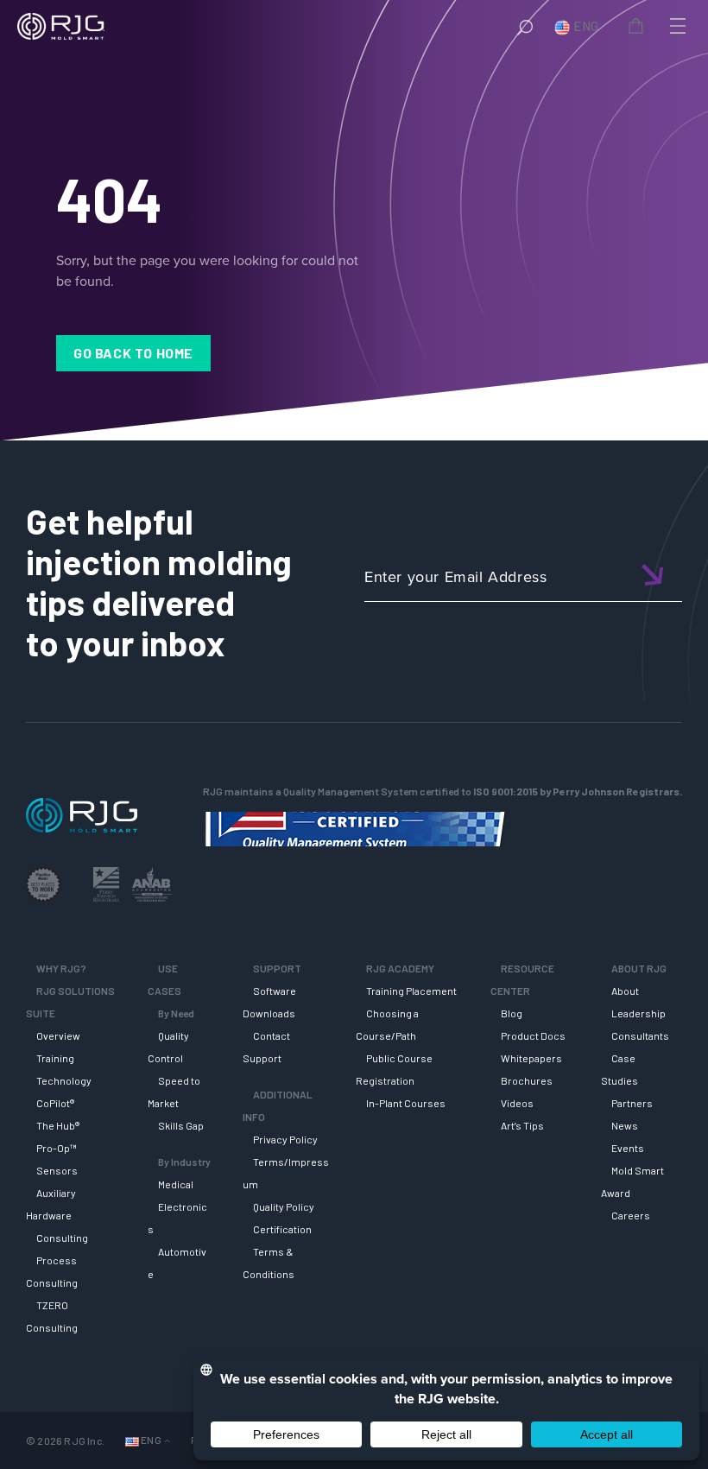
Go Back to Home (133, 353)
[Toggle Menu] (676, 26)
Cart (639, 28)
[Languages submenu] (167, 1441)
